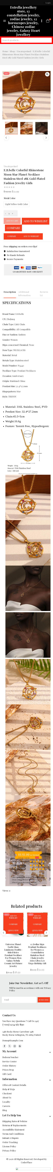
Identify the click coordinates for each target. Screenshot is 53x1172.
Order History (9, 1065)
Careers (6, 1106)
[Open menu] (41, 20)
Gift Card (6, 1074)
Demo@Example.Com (12, 1040)
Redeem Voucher (10, 1057)
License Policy (9, 1146)
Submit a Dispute (10, 1138)
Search (48, 40)
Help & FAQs (8, 1089)
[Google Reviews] (20, 1046)
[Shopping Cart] (47, 21)
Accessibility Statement (13, 1129)
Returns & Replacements (14, 1125)
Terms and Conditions (13, 1134)
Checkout (7, 1093)
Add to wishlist (35, 221)
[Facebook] (4, 1046)
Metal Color (10, 198)
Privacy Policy (9, 1150)
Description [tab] (10, 291)
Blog (4, 1110)
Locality (6, 1101)
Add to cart (12, 221)
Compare (13, 228)
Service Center (9, 1061)
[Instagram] (15, 1046)
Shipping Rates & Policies (14, 1121)
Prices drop (8, 1069)
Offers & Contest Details (14, 1085)
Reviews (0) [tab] (44, 293)
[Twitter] (10, 1046)
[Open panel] (4, 21)
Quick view (13, 930)
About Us (6, 1097)
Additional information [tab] (24, 293)
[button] (47, 74)
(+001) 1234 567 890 (13, 1024)
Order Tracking (10, 1142)
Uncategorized (11, 166)
